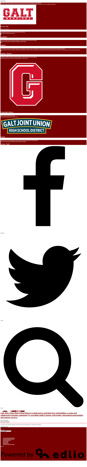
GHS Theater (3, 33)
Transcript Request (3, 58)
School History (38, 3)
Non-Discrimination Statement (8, 439)
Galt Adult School (14, 116)
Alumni (1, 4)
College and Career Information (15, 57)
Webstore (63, 48)
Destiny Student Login (23, 49)
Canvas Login (5, 442)
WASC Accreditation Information (49, 4)
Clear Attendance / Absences (24, 48)
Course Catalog (24, 58)
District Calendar (15, 49)
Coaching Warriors (4, 41)
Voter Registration (65, 49)
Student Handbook (57, 48)
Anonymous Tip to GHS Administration (7, 140)
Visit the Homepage (4, 426)
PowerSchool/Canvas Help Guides (54, 49)
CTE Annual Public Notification (19, 32)
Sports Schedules (11, 41)
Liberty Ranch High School (5, 116)
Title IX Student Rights (31, 3)
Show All (2, 446)
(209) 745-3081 (22, 428)
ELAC (31, 48)
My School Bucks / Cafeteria (38, 48)
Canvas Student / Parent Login (6, 49)
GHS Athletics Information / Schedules (17, 40)
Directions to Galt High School (8, 444)
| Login (3, 429)
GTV (12, 32)
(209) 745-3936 (30, 428)
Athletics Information (22, 141)
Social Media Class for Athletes (20, 41)
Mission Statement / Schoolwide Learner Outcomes (16, 3)
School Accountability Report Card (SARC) (34, 4)
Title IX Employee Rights (20, 140)
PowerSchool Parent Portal (49, 48)
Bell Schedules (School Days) (6, 48)
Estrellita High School (11, 115)
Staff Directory (15, 141)
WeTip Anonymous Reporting (74, 49)
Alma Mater (2, 3)
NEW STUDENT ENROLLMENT (14, 58)
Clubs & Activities (15, 48)
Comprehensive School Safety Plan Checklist (12, 4)
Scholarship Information (10, 33)
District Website (3, 115)
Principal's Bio (23, 4)
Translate (9, 432)
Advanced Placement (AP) (5, 32)
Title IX (25, 40)
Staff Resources (28, 140)
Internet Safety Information (32, 49)
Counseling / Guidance (4, 57)
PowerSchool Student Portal (43, 49)
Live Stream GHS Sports (32, 40)
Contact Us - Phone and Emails (6, 141)
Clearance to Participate (4, 40)
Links (2, 435)
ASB (6, 3)
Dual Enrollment (34, 57)
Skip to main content (4, 420)
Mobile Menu (3, 0)
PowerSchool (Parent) (7, 440)
